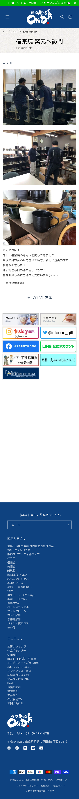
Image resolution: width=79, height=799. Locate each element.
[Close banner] (75, 3)
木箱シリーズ (15, 582)
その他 (11, 627)
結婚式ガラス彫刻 (18, 675)
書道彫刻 (12, 691)
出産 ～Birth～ (17, 599)
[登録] (67, 525)
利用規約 (45, 785)
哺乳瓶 (11, 570)
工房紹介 (12, 695)
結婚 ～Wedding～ (19, 587)
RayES (11, 683)
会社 (10, 591)
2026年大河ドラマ (18, 550)
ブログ (15, 31)
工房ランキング (16, 646)
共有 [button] (9, 62)
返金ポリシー (62, 779)
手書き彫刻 (14, 619)
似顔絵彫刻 (14, 687)
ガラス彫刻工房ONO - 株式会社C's (36, 779)
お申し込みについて (19, 667)
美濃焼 (11, 566)
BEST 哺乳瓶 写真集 (21, 658)
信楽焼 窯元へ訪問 (30, 31)
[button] (7, 17)
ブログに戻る (42, 297)
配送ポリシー (59, 785)
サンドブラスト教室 (19, 671)
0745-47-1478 (37, 733)
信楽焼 (11, 562)
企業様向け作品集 (18, 679)
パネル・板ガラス (18, 623)
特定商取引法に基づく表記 (41, 791)
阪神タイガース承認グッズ (23, 554)
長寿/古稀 (13, 603)
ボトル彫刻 (14, 615)
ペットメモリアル (18, 607)
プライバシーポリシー (27, 785)
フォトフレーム (16, 611)
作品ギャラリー (16, 650)
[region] (39, 3)
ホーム (5, 31)
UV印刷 (12, 654)
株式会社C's (14, 699)
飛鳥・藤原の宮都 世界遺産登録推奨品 (30, 546)
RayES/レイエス (17, 574)
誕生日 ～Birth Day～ (21, 595)
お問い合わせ (15, 703)
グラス (11, 558)
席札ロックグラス (18, 578)
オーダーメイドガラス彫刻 (23, 662)
